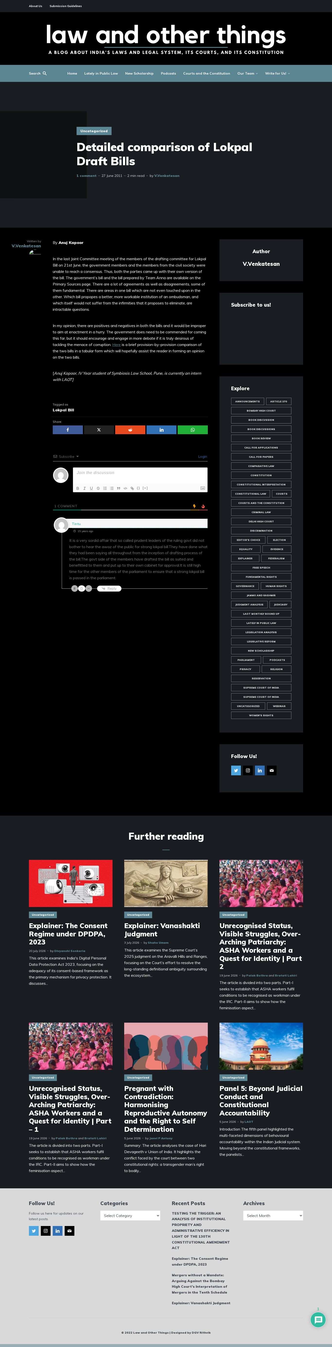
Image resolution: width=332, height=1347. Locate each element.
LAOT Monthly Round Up (261, 613)
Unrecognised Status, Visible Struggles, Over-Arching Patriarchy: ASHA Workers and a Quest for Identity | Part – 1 (70, 1108)
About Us (35, 6)
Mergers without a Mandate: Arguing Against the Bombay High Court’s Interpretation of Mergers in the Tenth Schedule (199, 1284)
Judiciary (280, 604)
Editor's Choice (248, 540)
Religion (276, 669)
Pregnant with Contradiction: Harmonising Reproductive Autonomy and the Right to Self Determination (165, 1108)
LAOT (249, 1121)
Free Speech (261, 567)
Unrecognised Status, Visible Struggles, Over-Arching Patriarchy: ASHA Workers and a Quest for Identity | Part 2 (260, 946)
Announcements (247, 401)
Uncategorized (94, 131)
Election (279, 540)
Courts (282, 493)
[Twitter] (236, 770)
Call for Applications (261, 447)
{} (138, 488)
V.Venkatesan (166, 175)
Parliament (246, 660)
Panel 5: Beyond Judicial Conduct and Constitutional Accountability (261, 1100)
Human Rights (276, 586)
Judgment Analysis (249, 604)
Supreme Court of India (261, 687)
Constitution (261, 475)
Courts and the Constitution (206, 73)
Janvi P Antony (161, 1138)
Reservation (261, 678)
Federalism (276, 558)
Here (116, 344)
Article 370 (278, 401)
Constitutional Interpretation (261, 484)
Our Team (245, 73)
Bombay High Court (261, 410)
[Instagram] (248, 770)
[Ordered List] (105, 488)
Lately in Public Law (101, 73)
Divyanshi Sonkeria (69, 951)
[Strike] (98, 488)
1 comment (86, 175)
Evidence (277, 549)
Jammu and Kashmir (261, 595)
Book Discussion (261, 420)
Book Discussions (261, 429)
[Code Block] (125, 488)
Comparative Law (261, 466)
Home (72, 73)
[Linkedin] (260, 770)
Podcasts (168, 73)
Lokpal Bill (63, 409)
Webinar (279, 706)
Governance (245, 586)
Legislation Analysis (261, 632)
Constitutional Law (250, 493)
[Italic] (84, 488)
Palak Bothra (257, 975)
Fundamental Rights (261, 577)
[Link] (132, 488)
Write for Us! (275, 73)
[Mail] (272, 770)
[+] (145, 488)
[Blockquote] (118, 488)
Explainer (245, 558)
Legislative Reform (261, 641)
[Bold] (77, 488)
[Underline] (91, 488)
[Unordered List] (111, 488)
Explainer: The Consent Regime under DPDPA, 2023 (68, 934)
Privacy (245, 669)
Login (202, 456)
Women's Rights (261, 715)
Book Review (261, 438)
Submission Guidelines (66, 6)
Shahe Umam (158, 942)
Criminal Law (261, 512)
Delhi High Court (261, 521)
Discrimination (261, 530)
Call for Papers (261, 456)
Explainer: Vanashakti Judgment (162, 930)
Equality (245, 549)
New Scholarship (139, 73)
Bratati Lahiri (286, 975)
